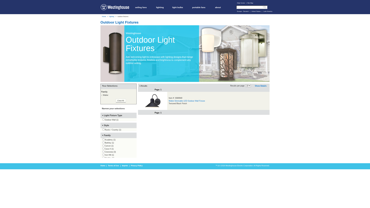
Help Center (241, 3)
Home (104, 16)
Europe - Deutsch (243, 11)
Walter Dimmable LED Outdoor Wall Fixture (187, 101)
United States (256, 11)
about (218, 7)
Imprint (125, 166)
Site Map (250, 3)
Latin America (267, 11)
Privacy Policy (137, 166)
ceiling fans (141, 7)
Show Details (261, 86)
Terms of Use (113, 166)
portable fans (198, 7)
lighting (160, 7)
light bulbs (177, 7)
